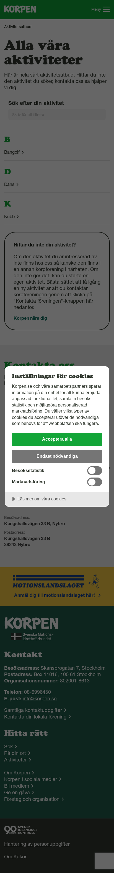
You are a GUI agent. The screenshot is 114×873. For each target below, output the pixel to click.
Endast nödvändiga (57, 456)
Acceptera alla (57, 439)
